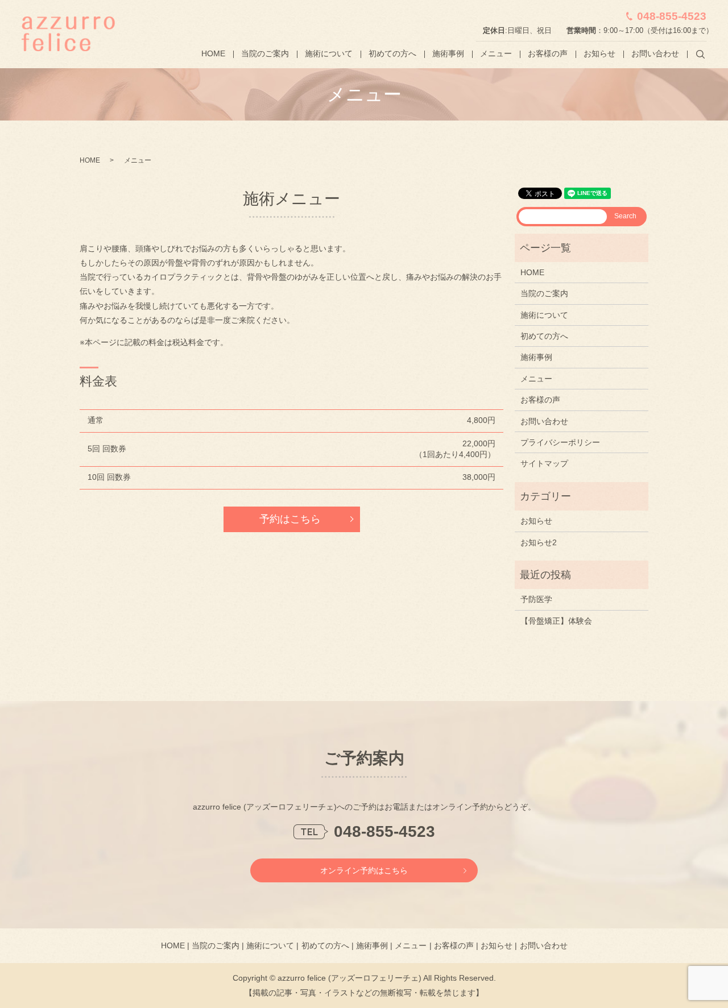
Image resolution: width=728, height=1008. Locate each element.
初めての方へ (392, 54)
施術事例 (448, 54)
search (700, 54)
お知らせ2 (538, 542)
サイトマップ (544, 463)
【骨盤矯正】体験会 (556, 620)
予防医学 (536, 599)
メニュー (496, 54)
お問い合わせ (655, 54)
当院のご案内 (265, 54)
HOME (213, 54)
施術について (329, 54)
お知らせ (599, 54)
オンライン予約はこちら (364, 870)
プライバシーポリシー (560, 442)
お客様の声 (548, 54)
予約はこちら (290, 519)
